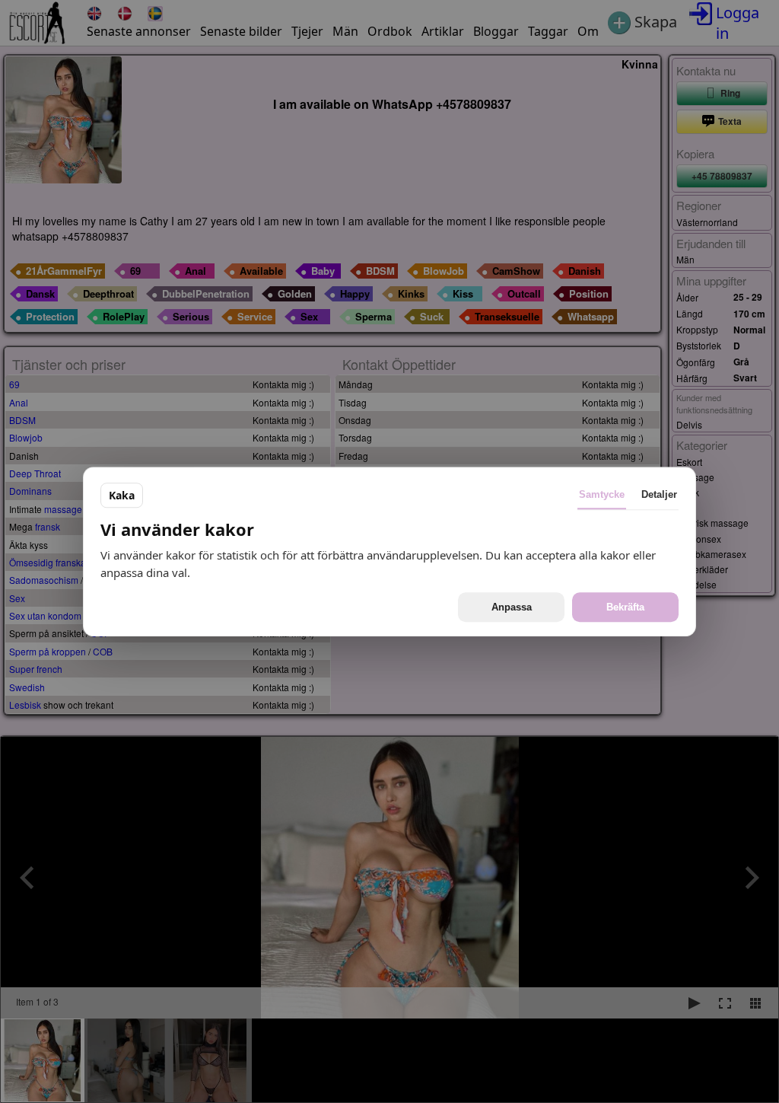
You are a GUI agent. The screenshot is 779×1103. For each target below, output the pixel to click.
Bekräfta (625, 607)
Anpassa (511, 607)
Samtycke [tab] (602, 494)
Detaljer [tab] (659, 494)
